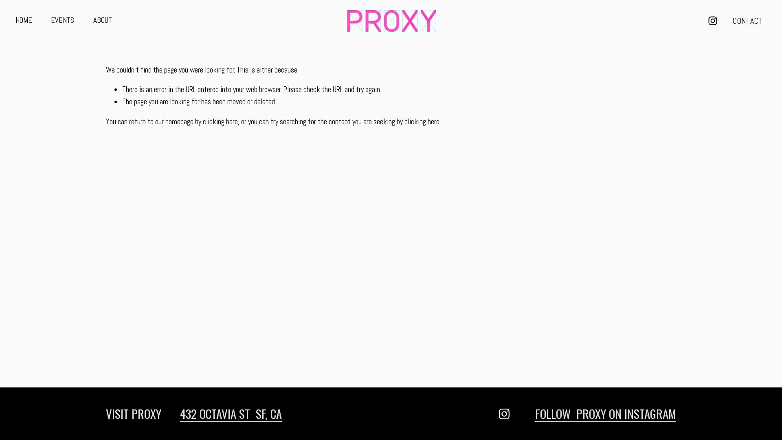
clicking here (220, 122)
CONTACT (747, 21)
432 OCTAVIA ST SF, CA (231, 413)
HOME (23, 20)
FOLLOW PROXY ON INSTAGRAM (605, 413)
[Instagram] (712, 20)
